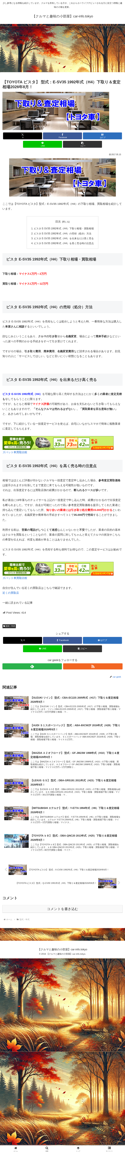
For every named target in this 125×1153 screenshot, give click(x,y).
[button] (82, 144)
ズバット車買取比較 (15, 452)
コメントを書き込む (62, 909)
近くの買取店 (10, 592)
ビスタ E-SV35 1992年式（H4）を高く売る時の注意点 (64, 243)
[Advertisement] (62, 49)
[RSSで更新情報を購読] (93, 666)
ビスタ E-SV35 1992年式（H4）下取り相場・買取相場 (64, 228)
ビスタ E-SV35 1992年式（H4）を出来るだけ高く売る (64, 238)
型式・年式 (10, 626)
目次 (58, 221)
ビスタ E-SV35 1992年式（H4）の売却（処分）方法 (62, 233)
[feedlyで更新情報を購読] (32, 666)
